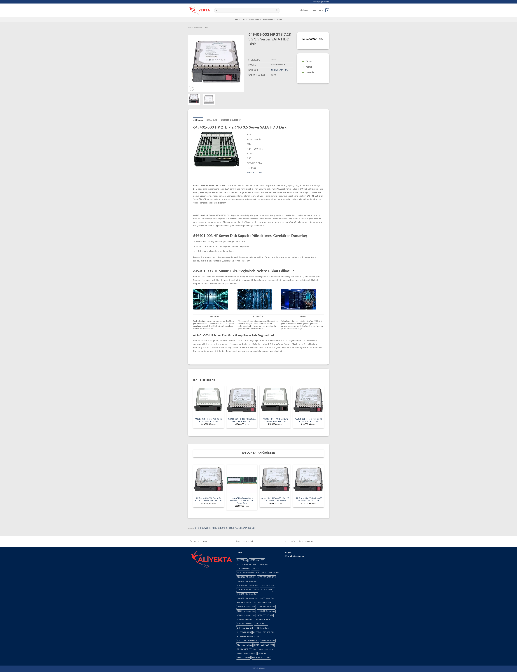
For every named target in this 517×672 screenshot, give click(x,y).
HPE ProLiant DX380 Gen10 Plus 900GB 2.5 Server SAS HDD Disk (208, 499)
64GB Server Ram (267, 598)
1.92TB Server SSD (256, 560)
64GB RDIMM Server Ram (247, 594)
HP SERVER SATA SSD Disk (247, 641)
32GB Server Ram (267, 585)
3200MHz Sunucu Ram (246, 611)
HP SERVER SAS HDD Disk (263, 632)
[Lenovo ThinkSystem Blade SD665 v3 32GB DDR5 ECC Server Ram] (241, 480)
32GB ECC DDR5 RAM (267, 577)
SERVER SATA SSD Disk (246, 653)
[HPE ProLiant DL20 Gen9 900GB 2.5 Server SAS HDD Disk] (308, 480)
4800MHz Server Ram (266, 611)
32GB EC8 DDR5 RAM (246, 577)
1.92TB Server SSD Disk (246, 564)
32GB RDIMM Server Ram (247, 581)
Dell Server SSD (261, 624)
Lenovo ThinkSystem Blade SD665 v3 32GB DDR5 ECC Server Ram (242, 500)
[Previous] (192, 63)
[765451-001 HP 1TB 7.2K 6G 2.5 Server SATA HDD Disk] (308, 401)
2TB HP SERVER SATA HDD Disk (208, 528)
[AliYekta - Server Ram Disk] (199, 10)
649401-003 (227, 528)
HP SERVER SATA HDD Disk (244, 528)
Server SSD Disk (243, 658)
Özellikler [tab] (211, 120)
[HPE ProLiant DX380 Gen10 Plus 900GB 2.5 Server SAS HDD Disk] (208, 480)
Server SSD (262, 653)
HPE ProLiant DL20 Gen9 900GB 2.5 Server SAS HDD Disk (308, 499)
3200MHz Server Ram (266, 607)
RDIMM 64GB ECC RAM (246, 649)
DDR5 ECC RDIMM (244, 624)
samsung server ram (267, 649)
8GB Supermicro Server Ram (248, 573)
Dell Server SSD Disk (245, 628)
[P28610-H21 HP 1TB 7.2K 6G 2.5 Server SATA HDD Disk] (275, 401)
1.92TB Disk (242, 560)
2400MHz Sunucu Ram (246, 607)
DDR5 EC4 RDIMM (244, 619)
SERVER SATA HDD (201, 27)
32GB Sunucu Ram (244, 590)
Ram (236, 19)
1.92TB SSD (263, 564)
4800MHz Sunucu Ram (246, 615)
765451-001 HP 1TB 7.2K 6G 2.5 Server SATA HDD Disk (308, 420)
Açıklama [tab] (198, 120)
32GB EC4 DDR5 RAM (271, 573)
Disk (243, 19)
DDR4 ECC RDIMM (265, 615)
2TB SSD (255, 569)
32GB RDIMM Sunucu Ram (247, 585)
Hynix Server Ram (268, 641)
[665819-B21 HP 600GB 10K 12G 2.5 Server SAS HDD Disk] (275, 480)
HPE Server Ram (262, 628)
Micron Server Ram (244, 645)
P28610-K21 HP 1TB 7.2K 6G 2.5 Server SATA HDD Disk (208, 420)
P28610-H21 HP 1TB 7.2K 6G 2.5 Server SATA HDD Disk (275, 420)
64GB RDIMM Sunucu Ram (247, 598)
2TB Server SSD (243, 569)
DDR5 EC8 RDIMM (262, 619)
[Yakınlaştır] (191, 88)
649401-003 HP (254, 173)
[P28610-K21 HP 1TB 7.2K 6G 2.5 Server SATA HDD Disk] (208, 401)
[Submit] (277, 10)
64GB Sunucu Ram (244, 602)
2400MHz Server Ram (262, 602)
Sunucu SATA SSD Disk (261, 658)
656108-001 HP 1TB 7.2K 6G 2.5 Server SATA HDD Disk (242, 420)
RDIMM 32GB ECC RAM (264, 645)
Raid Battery (268, 19)
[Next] (239, 63)
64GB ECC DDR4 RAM (263, 590)
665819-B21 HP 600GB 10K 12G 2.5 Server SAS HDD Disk (275, 499)
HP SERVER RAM (244, 632)
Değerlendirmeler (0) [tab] (231, 120)
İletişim (279, 19)
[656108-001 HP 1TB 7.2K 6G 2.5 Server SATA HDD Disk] (241, 401)
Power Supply (254, 19)
